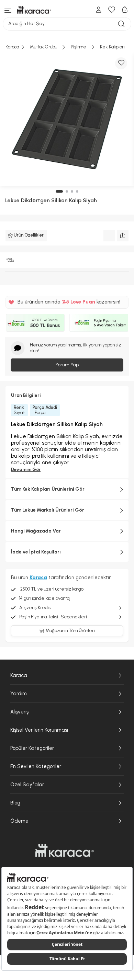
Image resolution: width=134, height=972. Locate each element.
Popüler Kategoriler (32, 748)
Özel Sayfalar (27, 784)
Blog (15, 803)
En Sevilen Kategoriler (35, 766)
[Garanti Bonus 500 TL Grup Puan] (35, 323)
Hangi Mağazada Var (36, 531)
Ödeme (19, 821)
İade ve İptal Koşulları (36, 552)
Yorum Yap (67, 365)
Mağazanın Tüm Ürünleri (70, 630)
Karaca (18, 675)
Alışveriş (19, 712)
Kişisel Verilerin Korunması (39, 730)
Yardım (18, 693)
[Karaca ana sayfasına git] (64, 850)
